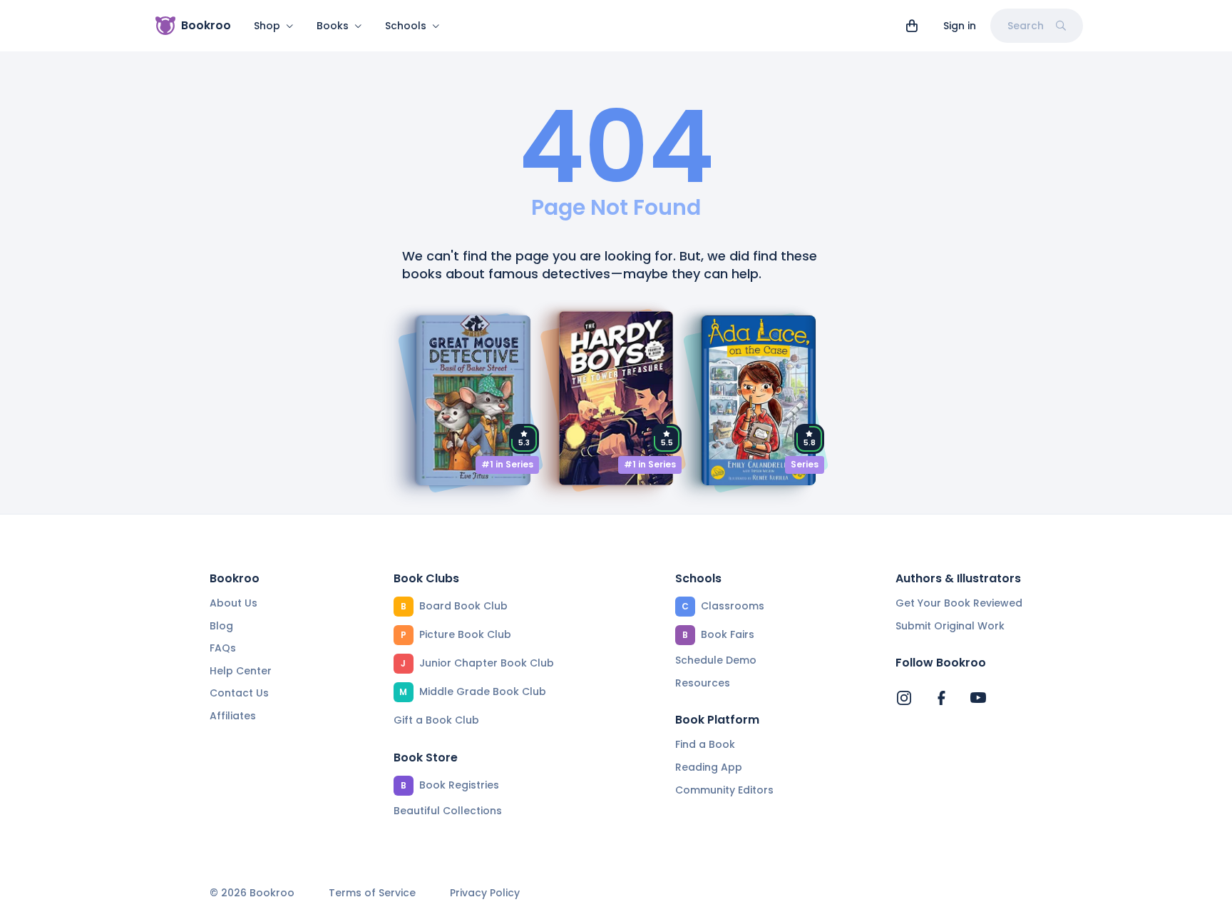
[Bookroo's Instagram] (904, 698)
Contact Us (239, 693)
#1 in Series (507, 464)
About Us (233, 603)
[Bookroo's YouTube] (978, 698)
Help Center (241, 671)
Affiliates (233, 716)
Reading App (708, 767)
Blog (221, 626)
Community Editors (724, 790)
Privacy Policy (485, 893)
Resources (702, 683)
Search (1025, 26)
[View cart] (912, 26)
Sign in (959, 26)
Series (804, 464)
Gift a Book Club (436, 720)
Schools (405, 26)
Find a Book (705, 744)
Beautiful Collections (448, 811)
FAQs (223, 648)
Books (333, 26)
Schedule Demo (715, 660)
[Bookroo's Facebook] (941, 698)
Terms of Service (372, 893)
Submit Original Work (950, 626)
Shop (267, 26)
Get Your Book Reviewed (958, 603)
